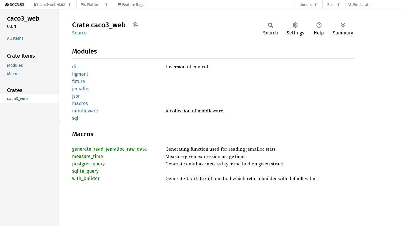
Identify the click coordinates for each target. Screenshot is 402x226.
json (76, 96)
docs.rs (306, 4)
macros (80, 103)
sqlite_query (85, 171)
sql (75, 118)
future (78, 81)
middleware (85, 111)
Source (79, 33)
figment (80, 74)
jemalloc (81, 89)
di (74, 66)
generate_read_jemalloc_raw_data (109, 149)
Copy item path (135, 25)
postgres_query (88, 164)
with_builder (85, 178)
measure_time (87, 156)
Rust (331, 4)
